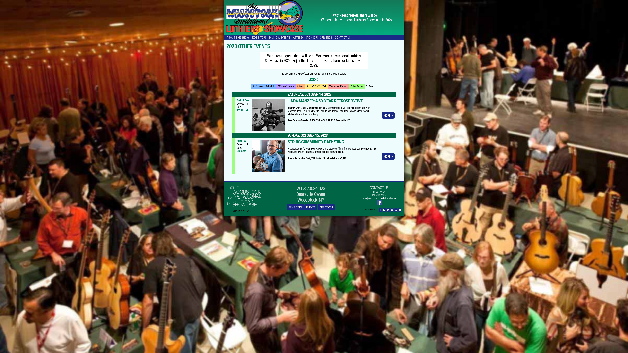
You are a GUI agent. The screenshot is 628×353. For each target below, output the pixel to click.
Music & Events (279, 37)
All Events (370, 86)
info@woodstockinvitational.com (379, 198)
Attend (298, 37)
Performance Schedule (264, 86)
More (387, 115)
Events (310, 207)
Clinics (300, 86)
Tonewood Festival (338, 86)
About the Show (238, 37)
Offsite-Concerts (286, 86)
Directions (326, 207)
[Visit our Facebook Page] (379, 202)
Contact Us (343, 37)
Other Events (357, 86)
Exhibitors (259, 37)
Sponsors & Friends (318, 37)
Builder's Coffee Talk (316, 86)
